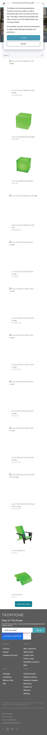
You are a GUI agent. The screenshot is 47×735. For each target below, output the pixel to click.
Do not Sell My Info (9, 720)
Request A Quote (30, 677)
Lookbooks (7, 677)
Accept (23, 38)
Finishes (6, 649)
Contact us (28, 687)
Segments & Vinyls (10, 655)
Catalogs (6, 674)
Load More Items (23, 604)
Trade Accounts (30, 674)
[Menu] (4, 3)
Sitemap (27, 693)
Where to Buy (8, 680)
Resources (28, 684)
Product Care (29, 655)
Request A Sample (31, 680)
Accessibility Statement (11, 723)
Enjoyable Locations (31, 662)
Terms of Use (7, 717)
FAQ (4, 684)
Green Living (28, 659)
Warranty (27, 690)
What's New (28, 652)
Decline (23, 44)
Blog (25, 665)
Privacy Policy (7, 714)
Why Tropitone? (30, 649)
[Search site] (43, 3)
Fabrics (5, 652)
